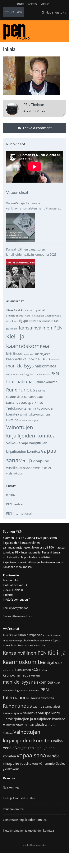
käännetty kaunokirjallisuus (28, 359)
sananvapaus (34, 396)
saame (40, 390)
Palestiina (44, 374)
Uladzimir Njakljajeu (29, 420)
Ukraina (12, 420)
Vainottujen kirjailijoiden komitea (25, 820)
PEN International (19, 513)
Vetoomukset (17, 192)
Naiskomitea (11, 787)
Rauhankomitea (45, 382)
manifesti (55, 359)
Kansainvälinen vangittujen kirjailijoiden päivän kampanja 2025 (31, 252)
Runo (12, 390)
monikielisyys (20, 366)
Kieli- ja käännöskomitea (19, 798)
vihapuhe (41, 460)
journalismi (12, 328)
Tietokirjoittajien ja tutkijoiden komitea (34, 719)
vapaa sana (31, 755)
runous (26, 389)
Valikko (16, 12)
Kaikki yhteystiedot (15, 608)
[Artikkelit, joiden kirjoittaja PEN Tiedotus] (12, 110)
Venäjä (25, 460)
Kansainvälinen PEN (41, 327)
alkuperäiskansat (15, 315)
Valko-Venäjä (17, 443)
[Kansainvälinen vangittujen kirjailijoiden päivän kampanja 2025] (20, 273)
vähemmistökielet (38, 468)
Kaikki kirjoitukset (34, 111)
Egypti (23, 320)
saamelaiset (14, 397)
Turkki (47, 414)
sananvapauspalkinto (24, 402)
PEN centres (15, 504)
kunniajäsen (42, 354)
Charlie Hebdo (53, 315)
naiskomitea (45, 366)
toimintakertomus (32, 414)
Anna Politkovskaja (34, 315)
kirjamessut (28, 354)
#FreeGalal (13, 310)
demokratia (12, 321)
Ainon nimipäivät (33, 310)
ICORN (32, 321)
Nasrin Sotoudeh (14, 374)
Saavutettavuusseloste (17, 616)
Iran (56, 321)
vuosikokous (15, 468)
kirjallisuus (14, 353)
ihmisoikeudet (44, 321)
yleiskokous (14, 473)
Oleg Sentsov (31, 374)
